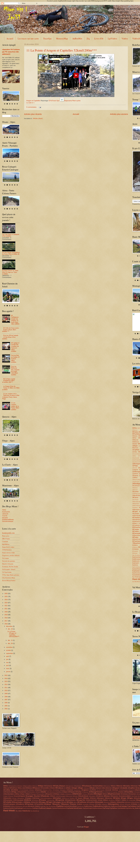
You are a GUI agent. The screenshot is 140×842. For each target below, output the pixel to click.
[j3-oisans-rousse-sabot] (11, 129)
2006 (6, 703)
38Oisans (86, 798)
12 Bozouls (108, 792)
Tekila (4, 510)
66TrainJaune (29, 804)
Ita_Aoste (135, 808)
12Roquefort (48, 794)
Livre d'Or (98, 38)
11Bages (135, 446)
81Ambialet (86, 804)
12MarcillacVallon (8, 794)
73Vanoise (72, 804)
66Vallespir (47, 804)
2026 (6, 593)
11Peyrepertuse (21, 792)
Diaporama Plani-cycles (72, 100)
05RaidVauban (78, 786)
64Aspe (100, 800)
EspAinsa (59, 806)
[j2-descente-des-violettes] (11, 472)
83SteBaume (19, 806)
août (7, 656)
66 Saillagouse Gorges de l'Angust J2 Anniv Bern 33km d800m (15, 320)
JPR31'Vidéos (6, 539)
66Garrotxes (107, 802)
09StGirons (135, 442)
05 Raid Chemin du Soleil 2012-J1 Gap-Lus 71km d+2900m (10, 272)
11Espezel (45, 790)
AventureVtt (6, 512)
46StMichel (27, 800)
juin (7, 659)
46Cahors (116, 798)
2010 (6, 690)
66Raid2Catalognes (9, 804)
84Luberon (31, 806)
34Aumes (75, 796)
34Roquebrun (135, 503)
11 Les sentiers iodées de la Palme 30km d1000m (15, 406)
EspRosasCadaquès (45, 808)
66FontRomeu (81, 802)
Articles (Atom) (38, 118)
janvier (8, 671)
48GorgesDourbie (70, 800)
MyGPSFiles (5, 544)
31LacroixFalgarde (19, 796)
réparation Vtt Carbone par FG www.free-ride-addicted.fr (11, 52)
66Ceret (63, 802)
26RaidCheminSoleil (113, 794)
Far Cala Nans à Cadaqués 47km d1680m (10, 235)
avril (7, 665)
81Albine (135, 545)
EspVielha (129, 808)
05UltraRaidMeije (97, 786)
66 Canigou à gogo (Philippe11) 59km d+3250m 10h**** (8, 380)
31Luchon (135, 491)
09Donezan (134, 786)
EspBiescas (106, 806)
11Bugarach (116, 788)
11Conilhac (6, 790)
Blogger (86, 827)
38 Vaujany (78, 798)
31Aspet (5, 796)
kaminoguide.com (8, 533)
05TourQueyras (87, 786)
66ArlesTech (34, 802)
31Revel (52, 796)
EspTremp (106, 808)
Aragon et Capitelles (33, 100)
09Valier (134, 444)
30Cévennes (132, 794)
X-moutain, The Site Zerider (10, 567)
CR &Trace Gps (54, 100)
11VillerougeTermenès (96, 792)
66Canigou (135, 529)
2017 (6, 621)
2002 (6, 709)
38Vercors (93, 798)
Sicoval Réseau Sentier (8, 580)
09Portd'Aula (13, 788)
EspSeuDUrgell (87, 808)
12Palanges (33, 794)
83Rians (13, 806)
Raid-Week (9, 810)
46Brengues (136, 509)
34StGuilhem (57, 798)
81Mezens (135, 547)
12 (103, 792)
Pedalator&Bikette (8, 519)
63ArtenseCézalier (91, 800)
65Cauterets (136, 525)
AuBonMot (77, 38)
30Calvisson (136, 485)
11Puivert (134, 467)
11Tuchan (78, 792)
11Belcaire (86, 788)
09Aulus (134, 436)
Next (21, 95)
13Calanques (135, 481)
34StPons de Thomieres (68, 798)
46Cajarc (135, 511)
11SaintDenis (58, 792)
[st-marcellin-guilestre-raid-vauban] (11, 450)
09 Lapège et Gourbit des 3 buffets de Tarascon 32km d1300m (15, 347)
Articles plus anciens (119, 114)
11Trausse (71, 792)
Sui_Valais (19, 811)
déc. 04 (10, 643)
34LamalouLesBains (125, 796)
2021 (6, 609)
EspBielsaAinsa (98, 806)
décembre (9, 626)
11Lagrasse (85, 790)
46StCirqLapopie (18, 800)
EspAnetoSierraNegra (70, 806)
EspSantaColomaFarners (74, 808)
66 (23, 802)
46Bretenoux (108, 798)
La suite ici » (30, 103)
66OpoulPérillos (135, 802)
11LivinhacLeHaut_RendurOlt (126, 790)
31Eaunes (135, 489)
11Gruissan (69, 790)
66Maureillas (120, 802)
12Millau (134, 477)
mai (7, 662)
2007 (6, 699)
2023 (6, 602)
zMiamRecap (36, 811)
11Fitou (134, 455)
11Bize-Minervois (107, 788)
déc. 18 (10, 629)
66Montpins (128, 802)
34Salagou (28, 798)
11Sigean (135, 469)
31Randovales (44, 796)
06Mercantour (106, 786)
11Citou (134, 451)
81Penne (122, 804)
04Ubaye (40, 786)
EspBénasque (88, 806)
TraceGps (47, 38)
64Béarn (105, 800)
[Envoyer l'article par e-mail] (39, 107)
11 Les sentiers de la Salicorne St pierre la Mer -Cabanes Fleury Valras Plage (10, 396)
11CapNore (135, 450)
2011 (6, 687)
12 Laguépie (114, 792)
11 (65, 788)
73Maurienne (65, 804)
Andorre (37, 806)
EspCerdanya (132, 806)
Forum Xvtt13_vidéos (8, 547)
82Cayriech (135, 551)
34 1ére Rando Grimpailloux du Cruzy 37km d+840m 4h (11, 253)
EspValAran (113, 808)
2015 (6, 675)
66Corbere (135, 531)
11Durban (31, 790)
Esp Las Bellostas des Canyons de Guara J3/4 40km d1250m (15, 371)
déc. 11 (10, 640)
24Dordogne (97, 794)
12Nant (27, 794)
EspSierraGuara (97, 808)
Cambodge (43, 806)
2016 (6, 624)
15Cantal (90, 794)
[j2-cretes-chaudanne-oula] (11, 493)
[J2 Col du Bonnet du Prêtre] (11, 96)
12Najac (22, 794)
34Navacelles (7, 798)
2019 (6, 615)
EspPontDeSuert (27, 808)
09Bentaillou (126, 786)
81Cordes (98, 804)
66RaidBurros (20, 804)
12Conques (137, 792)
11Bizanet (98, 788)
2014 (6, 678)
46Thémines (35, 800)
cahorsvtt (5, 514)
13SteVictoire (77, 794)
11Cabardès (124, 788)
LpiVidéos (112, 38)
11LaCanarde (135, 458)
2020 (6, 612)
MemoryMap (62, 38)
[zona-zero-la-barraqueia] (11, 201)
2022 (6, 605)
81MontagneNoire (113, 804)
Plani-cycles (5, 536)
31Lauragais (29, 796)
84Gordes (134, 553)
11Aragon (74, 788)
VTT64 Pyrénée (6, 550)
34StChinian (36, 798)
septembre (9, 653)
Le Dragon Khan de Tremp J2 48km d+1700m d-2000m (11, 387)
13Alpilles (62, 794)
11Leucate (108, 790)
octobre (8, 650)
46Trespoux (136, 517)
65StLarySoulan (17, 802)
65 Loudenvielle (131, 800)
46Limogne (135, 513)
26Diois (104, 794)
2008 (6, 696)
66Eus (75, 802)
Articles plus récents (33, 114)
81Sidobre (135, 549)
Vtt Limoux (5, 558)
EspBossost (135, 561)
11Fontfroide (56, 790)
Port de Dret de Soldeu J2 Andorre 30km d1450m (15, 359)
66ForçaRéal (90, 802)
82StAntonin (7, 806)
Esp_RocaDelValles (51, 806)
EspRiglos (35, 808)
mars (8, 668)
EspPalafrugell (18, 808)
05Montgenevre (70, 786)
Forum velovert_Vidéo (8, 553)
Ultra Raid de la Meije (8, 578)
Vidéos (125, 38)
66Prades (135, 537)
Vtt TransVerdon (6, 572)
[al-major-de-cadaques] (11, 177)
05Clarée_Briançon (59, 786)
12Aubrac (135, 473)
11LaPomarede (101, 790)
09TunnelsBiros (45, 788)
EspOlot (11, 808)
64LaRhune (112, 800)
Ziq (88, 38)
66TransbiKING (39, 804)
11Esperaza (38, 790)
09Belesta (119, 786)
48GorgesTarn (80, 800)
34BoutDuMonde (83, 796)
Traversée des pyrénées (8, 561)
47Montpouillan (51, 800)
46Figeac (130, 798)
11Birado (92, 788)
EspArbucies (80, 806)
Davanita (5, 518)
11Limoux (115, 790)
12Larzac (135, 475)
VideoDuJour (26, 811)
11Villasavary (85, 792)
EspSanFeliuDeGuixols (59, 808)
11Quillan (43, 792)
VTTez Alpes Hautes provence (10, 575)
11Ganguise (63, 790)
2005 (6, 706)
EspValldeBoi (122, 808)
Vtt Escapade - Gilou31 (8, 569)
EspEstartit (135, 563)
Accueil (9, 38)
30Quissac (135, 487)
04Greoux (134, 430)
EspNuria (135, 565)
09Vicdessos (59, 788)
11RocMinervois (51, 792)
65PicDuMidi (7, 802)
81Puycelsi (127, 804)
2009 (6, 693)
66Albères (27, 802)
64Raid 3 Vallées (120, 800)
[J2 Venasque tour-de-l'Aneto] (11, 153)
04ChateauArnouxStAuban (15, 786)
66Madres (113, 802)
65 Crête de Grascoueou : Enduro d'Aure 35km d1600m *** (11, 329)
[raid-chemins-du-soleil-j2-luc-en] (11, 295)
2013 (6, 681)
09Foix (134, 438)
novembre (9, 647)
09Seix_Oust (21, 788)
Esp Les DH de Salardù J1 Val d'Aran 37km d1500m (10, 337)
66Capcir (49, 802)
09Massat (135, 440)
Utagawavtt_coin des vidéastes (11, 555)
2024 (6, 599)
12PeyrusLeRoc (40, 794)
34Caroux (135, 497)
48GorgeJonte (59, 800)
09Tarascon (36, 788)
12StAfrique (56, 794)
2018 (6, 618)
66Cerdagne (57, 802)
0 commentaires (31, 107)
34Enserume (114, 796)
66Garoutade (99, 802)
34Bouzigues (92, 796)
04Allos (134, 428)
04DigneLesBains (27, 786)
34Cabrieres (99, 796)
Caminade (5, 541)
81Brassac (92, 804)
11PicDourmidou (31, 792)
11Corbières (14, 790)
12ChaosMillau (128, 792)
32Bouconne (69, 796)
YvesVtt (4, 516)
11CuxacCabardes (23, 790)
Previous (130, 108)
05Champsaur (48, 786)
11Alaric (68, 788)
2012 (6, 684)
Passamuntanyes (7, 521)
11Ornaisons (7, 792)
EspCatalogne (122, 806)
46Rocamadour (8, 800)
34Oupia (14, 798)
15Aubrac (84, 794)
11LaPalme (92, 790)
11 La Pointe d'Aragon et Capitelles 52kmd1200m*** (61, 50)
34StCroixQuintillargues (46, 798)
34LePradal (135, 499)
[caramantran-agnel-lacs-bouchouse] (11, 426)
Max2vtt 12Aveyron (7, 564)
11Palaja (135, 466)
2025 (6, 596)
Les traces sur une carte (28, 38)
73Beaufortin (56, 804)
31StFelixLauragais (60, 796)
